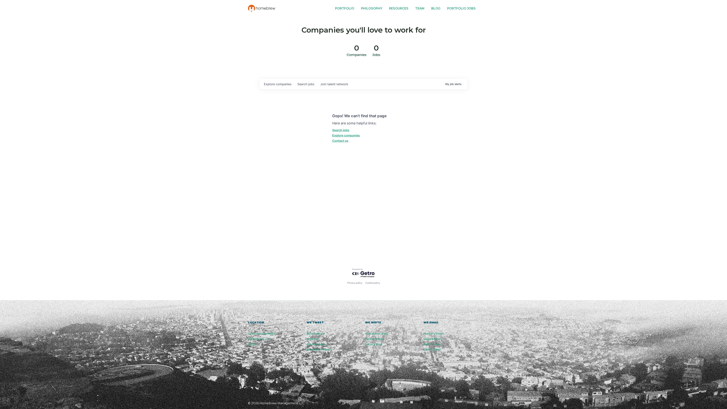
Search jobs (340, 130)
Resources (398, 8)
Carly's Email (432, 349)
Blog (435, 8)
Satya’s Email (433, 339)
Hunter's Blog (374, 339)
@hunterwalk (316, 344)
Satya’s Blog (373, 344)
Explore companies (346, 135)
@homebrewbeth (319, 349)
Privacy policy (354, 282)
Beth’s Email (432, 344)
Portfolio (344, 8)
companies (277, 84)
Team (419, 8)
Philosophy (371, 8)
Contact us (340, 141)
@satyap (313, 339)
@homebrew (316, 333)
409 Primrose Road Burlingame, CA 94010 (261, 339)
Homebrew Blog (376, 333)
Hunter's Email (434, 333)
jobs (305, 84)
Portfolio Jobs (461, 8)
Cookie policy (372, 282)
